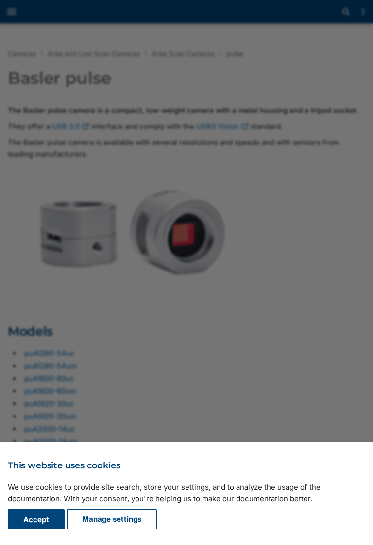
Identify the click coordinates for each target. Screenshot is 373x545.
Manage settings (111, 519)
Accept (36, 519)
